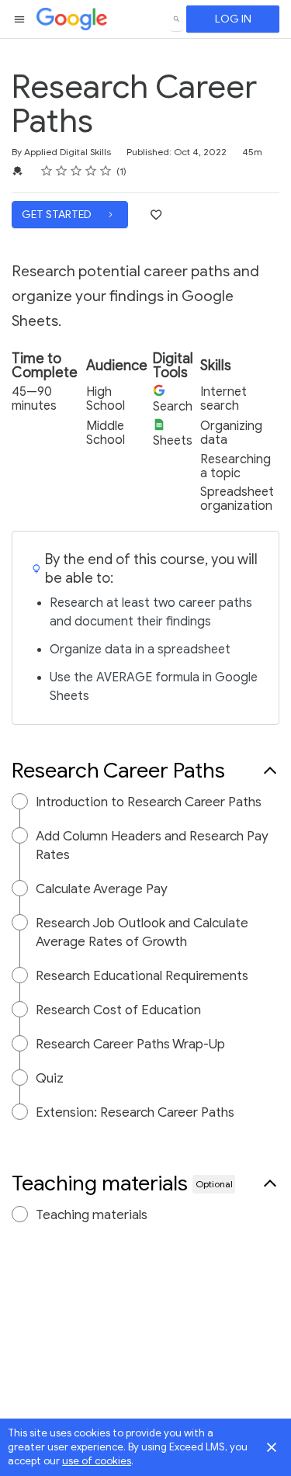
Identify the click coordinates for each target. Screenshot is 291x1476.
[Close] (271, 1447)
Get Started (58, 214)
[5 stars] (106, 171)
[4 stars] (91, 171)
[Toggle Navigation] (20, 19)
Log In (233, 19)
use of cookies (96, 1460)
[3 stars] (76, 171)
